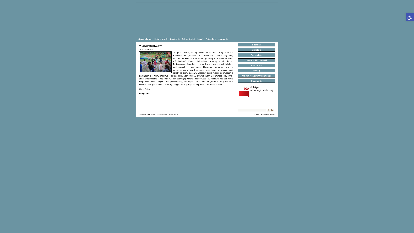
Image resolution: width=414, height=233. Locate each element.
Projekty (256, 71)
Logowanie (223, 39)
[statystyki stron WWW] (272, 115)
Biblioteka (256, 50)
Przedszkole (256, 55)
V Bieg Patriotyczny (150, 45)
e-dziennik (256, 45)
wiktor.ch (266, 115)
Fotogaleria (211, 39)
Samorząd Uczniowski (256, 60)
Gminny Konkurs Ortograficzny (256, 76)
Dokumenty (256, 81)
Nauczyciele (256, 65)
